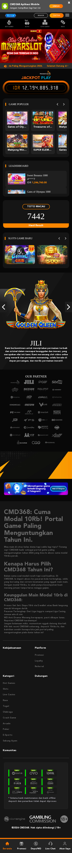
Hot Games (9, 26)
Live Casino (45, 26)
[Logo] (10, 15)
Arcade (6, 724)
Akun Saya (64, 849)
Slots (27, 26)
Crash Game (9, 718)
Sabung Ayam (10, 741)
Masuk (41, 15)
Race (63, 26)
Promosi (39, 655)
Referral (39, 666)
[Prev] (57, 104)
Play (46, 78)
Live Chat (50, 849)
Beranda (7, 849)
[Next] (64, 104)
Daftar (56, 15)
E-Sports (7, 735)
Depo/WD (36, 849)
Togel (6, 706)
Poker (6, 729)
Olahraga (8, 712)
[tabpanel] (36, 46)
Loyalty (39, 661)
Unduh (56, 6)
